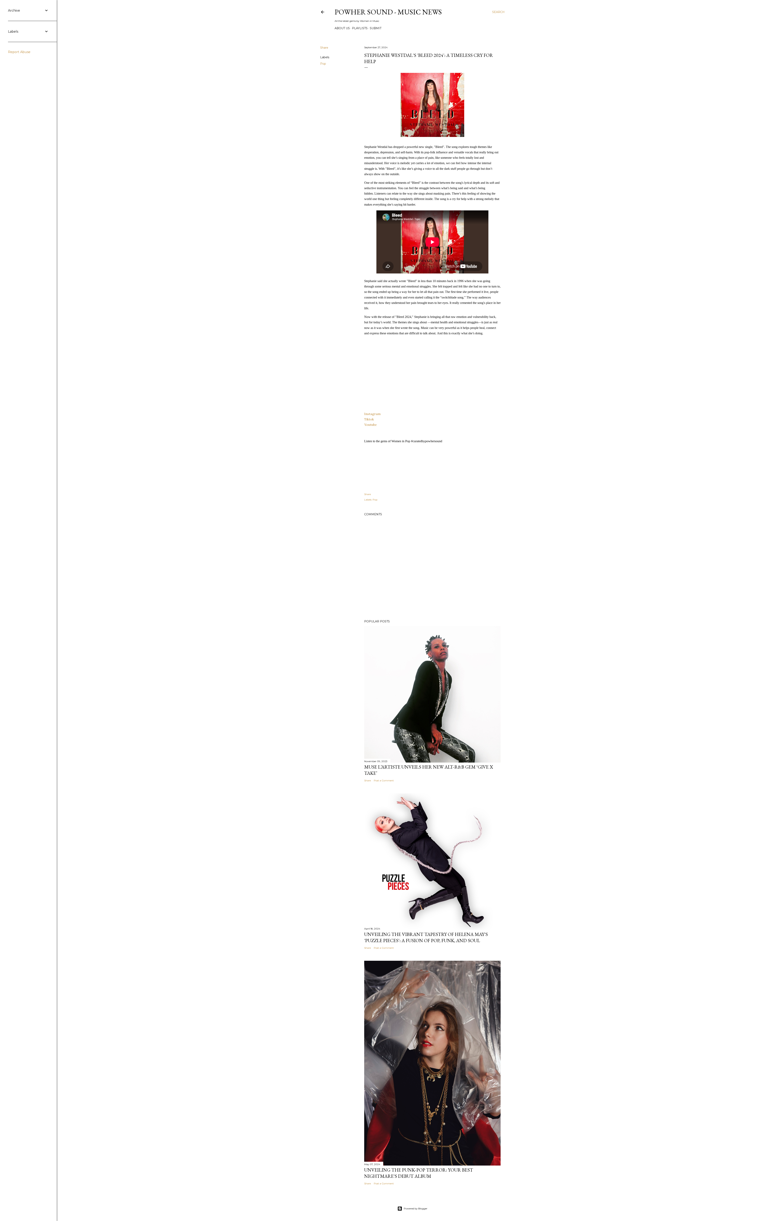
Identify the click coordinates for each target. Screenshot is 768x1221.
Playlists (360, 28)
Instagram (372, 414)
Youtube (370, 425)
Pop (323, 63)
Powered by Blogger (415, 1208)
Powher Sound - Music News (388, 12)
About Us (342, 28)
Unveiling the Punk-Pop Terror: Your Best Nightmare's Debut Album (418, 1173)
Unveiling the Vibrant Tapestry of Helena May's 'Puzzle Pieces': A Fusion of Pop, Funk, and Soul (426, 937)
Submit (375, 28)
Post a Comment (384, 780)
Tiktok (369, 419)
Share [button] (324, 47)
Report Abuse (19, 52)
